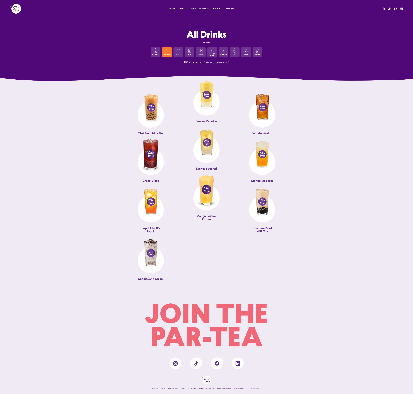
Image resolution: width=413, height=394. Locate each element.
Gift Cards (155, 388)
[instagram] (383, 9)
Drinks (172, 9)
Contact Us (185, 388)
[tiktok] (389, 9)
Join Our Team (173, 388)
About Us (217, 9)
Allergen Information (254, 388)
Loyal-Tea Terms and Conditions (203, 388)
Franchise (229, 9)
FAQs (163, 388)
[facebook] (395, 9)
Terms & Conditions (224, 388)
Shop (193, 9)
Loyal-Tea (183, 9)
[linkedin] (401, 9)
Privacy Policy (239, 388)
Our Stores (204, 9)
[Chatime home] (15, 8)
